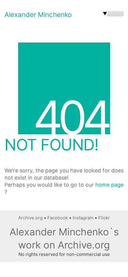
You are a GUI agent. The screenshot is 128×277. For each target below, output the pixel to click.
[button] (113, 14)
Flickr (104, 218)
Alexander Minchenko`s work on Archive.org (64, 238)
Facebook (57, 218)
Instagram (83, 218)
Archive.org (30, 218)
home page (109, 185)
